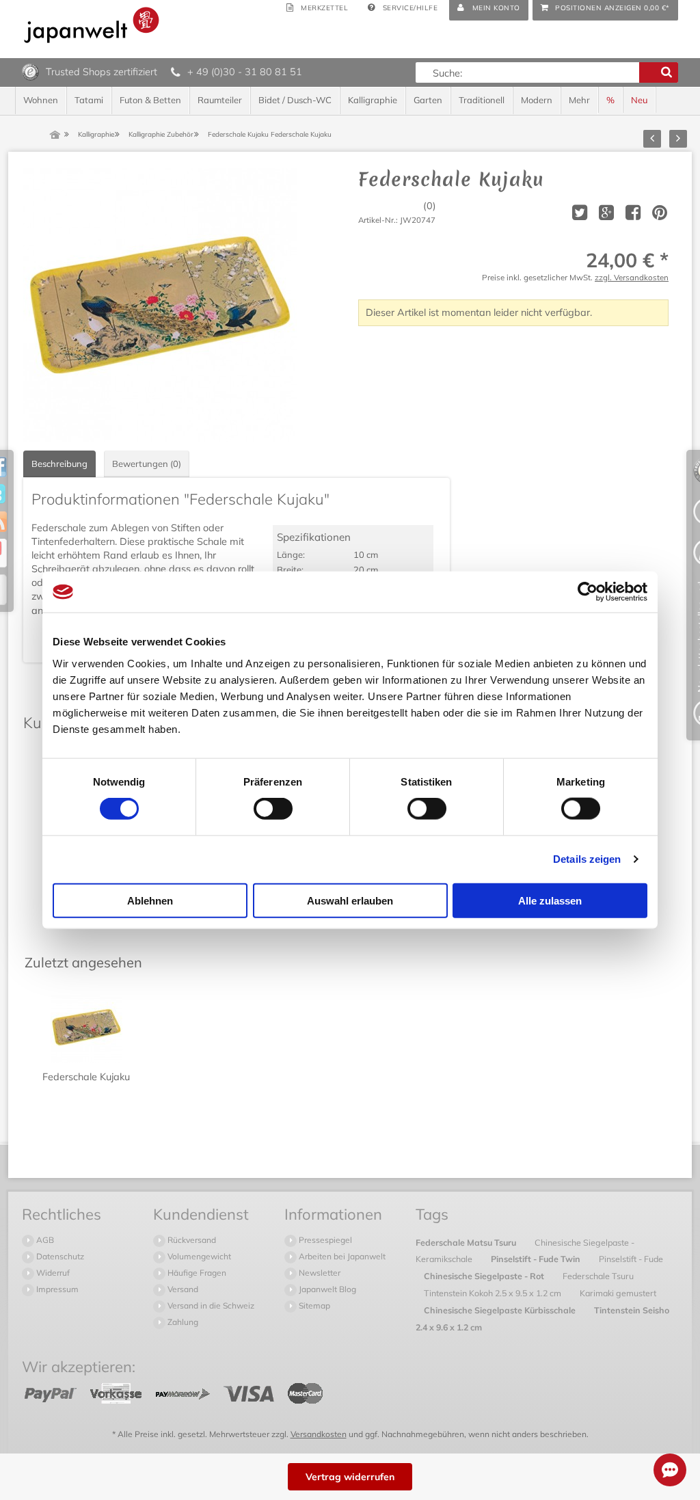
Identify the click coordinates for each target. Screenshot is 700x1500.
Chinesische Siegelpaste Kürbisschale (501, 1309)
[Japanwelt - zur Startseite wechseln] (91, 25)
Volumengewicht (198, 1256)
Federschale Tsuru (598, 1275)
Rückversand (190, 1240)
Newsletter (318, 1273)
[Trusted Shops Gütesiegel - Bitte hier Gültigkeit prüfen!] (30, 71)
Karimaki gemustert (618, 1292)
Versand (181, 1289)
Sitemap (313, 1305)
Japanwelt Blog (326, 1289)
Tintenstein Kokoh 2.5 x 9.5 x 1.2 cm (493, 1292)
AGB (44, 1240)
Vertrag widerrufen (350, 1477)
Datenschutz (59, 1256)
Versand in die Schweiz (209, 1305)
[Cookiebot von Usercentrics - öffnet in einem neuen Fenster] (587, 592)
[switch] (273, 809)
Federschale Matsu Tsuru (467, 1242)
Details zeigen (587, 859)
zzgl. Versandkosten (632, 277)
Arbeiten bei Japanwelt (341, 1256)
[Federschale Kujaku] (160, 305)
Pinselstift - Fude (631, 1258)
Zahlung (181, 1322)
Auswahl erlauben (350, 900)
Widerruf (52, 1273)
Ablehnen (150, 900)
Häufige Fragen (195, 1273)
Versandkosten (319, 1434)
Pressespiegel (324, 1240)
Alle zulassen (550, 900)
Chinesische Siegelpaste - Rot (485, 1275)
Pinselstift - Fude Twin (536, 1258)
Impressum (56, 1289)
